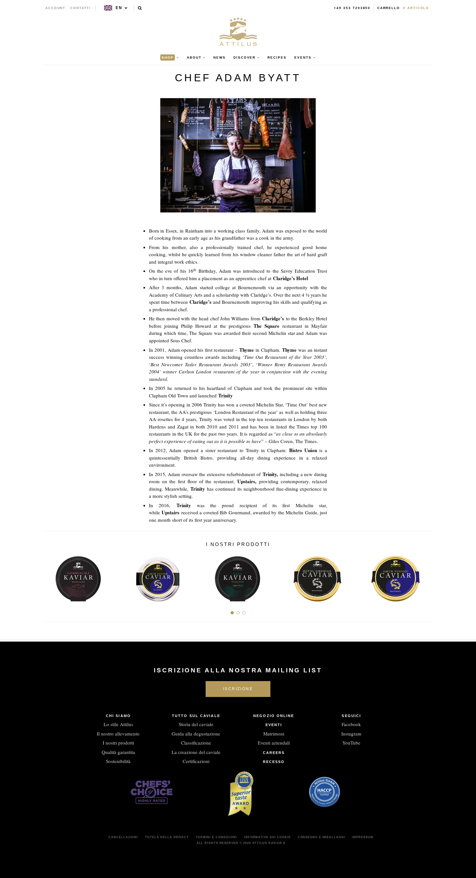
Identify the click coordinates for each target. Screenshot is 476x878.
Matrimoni (273, 733)
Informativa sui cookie (267, 837)
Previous (51, 576)
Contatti (80, 8)
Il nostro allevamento (118, 733)
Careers (274, 753)
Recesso (274, 762)
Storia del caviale (196, 724)
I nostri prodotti (118, 742)
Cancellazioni (123, 837)
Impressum (362, 837)
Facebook (351, 724)
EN (119, 8)
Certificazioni (196, 761)
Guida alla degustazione (196, 733)
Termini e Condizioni (216, 837)
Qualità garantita (118, 752)
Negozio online (273, 716)
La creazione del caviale (196, 752)
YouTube (351, 742)
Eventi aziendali (274, 742)
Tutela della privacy (167, 837)
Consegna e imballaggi (321, 837)
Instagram (351, 733)
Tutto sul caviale (196, 716)
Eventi (274, 725)
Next (425, 576)
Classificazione (196, 742)
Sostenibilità (118, 761)
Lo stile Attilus (118, 724)
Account (55, 8)
